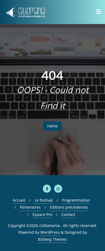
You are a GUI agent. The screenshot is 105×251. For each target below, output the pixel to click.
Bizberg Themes (52, 239)
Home (52, 125)
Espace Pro (42, 214)
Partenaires (30, 207)
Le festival (44, 200)
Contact (68, 214)
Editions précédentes (69, 207)
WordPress (50, 232)
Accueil (19, 200)
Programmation (76, 200)
